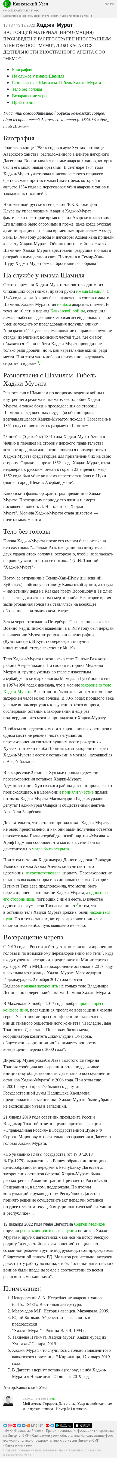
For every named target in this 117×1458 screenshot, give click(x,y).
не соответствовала (42, 873)
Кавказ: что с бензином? (17, 15)
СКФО (6, 10)
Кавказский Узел (30, 3)
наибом (64, 304)
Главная (108, 3)
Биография (22, 69)
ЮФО (36, 10)
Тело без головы (27, 89)
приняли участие (78, 792)
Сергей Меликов (89, 1224)
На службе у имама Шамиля (38, 76)
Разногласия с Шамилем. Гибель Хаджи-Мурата (56, 82)
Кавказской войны (67, 311)
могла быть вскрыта (50, 848)
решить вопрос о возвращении (48, 1230)
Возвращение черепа (31, 95)
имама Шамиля (90, 291)
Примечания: (24, 102)
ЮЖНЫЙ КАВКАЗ (21, 10)
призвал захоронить (39, 986)
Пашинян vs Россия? (46, 15)
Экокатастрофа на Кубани (76, 15)
